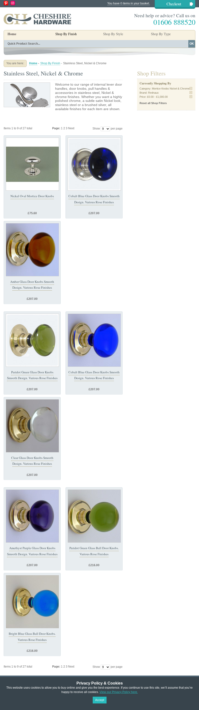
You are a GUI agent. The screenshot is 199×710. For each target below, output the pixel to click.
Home (12, 33)
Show (96, 128)
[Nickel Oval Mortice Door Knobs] (32, 164)
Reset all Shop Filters (153, 103)
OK (192, 43)
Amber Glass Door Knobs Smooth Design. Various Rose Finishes (32, 284)
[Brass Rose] (32, 249)
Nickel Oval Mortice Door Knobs (32, 196)
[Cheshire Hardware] (37, 19)
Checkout (173, 4)
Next (71, 128)
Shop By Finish (50, 63)
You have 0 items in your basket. (128, 3)
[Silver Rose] (94, 164)
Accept (99, 700)
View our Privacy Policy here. (119, 692)
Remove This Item (191, 88)
